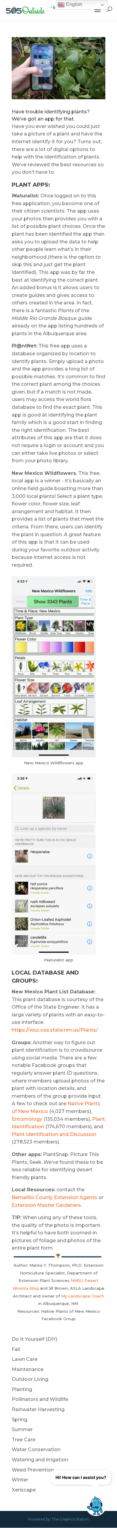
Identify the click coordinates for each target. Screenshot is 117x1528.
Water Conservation (36, 1449)
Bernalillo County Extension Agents (54, 1197)
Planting (22, 1389)
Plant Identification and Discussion (54, 1134)
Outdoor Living (30, 1379)
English (73, 4)
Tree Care (23, 1439)
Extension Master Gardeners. (47, 1205)
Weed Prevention (33, 1470)
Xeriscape (24, 1490)
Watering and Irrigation (40, 1460)
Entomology (27, 1119)
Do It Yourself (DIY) (34, 1339)
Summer (22, 1429)
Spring (19, 1419)
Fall (16, 1349)
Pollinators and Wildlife (40, 1399)
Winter (20, 1480)
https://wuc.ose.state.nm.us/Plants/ (55, 1030)
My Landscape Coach (82, 1296)
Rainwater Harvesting (38, 1409)
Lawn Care (25, 1359)
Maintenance (28, 1369)
